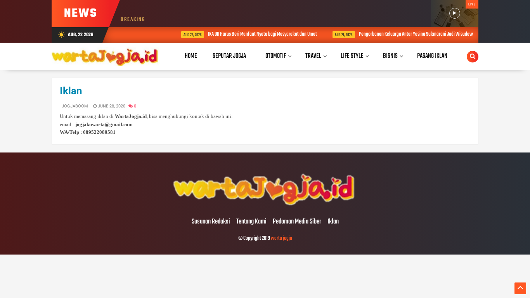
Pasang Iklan (432, 56)
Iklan (71, 91)
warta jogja (281, 238)
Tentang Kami (251, 222)
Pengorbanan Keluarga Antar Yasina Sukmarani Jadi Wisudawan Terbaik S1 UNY (420, 34)
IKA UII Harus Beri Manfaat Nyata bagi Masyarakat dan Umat (250, 34)
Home (191, 56)
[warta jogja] (265, 206)
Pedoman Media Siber (297, 222)
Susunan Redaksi (211, 222)
